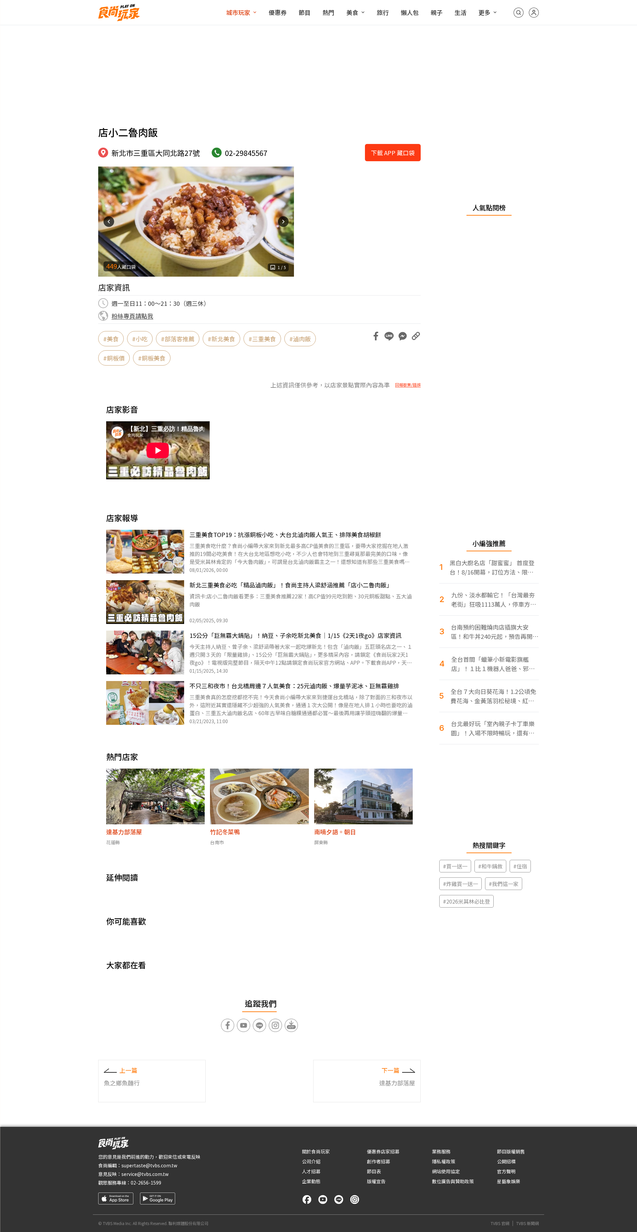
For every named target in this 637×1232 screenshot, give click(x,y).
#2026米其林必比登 (466, 901)
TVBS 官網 (500, 1223)
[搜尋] (519, 13)
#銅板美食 (152, 358)
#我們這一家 (504, 884)
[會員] (534, 13)
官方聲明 (506, 1171)
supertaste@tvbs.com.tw (149, 1165)
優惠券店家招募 (383, 1151)
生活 (460, 12)
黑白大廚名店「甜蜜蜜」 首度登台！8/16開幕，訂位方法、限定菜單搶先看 (492, 567)
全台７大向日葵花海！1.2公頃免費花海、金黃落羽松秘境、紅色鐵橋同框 (493, 696)
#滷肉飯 (300, 338)
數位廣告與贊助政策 (453, 1181)
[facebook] (307, 1199)
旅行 (383, 12)
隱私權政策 (443, 1161)
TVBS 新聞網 (527, 1223)
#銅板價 (114, 358)
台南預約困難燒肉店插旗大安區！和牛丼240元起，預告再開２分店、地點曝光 (494, 632)
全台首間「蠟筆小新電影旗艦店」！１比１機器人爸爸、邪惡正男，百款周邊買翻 (493, 664)
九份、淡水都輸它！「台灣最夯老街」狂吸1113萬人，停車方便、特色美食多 (493, 599)
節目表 (374, 1171)
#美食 (111, 338)
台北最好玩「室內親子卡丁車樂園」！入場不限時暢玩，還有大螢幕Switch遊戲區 (492, 728)
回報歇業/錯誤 (408, 384)
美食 (352, 12)
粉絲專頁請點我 (132, 315)
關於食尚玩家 (316, 1151)
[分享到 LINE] (389, 336)
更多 (484, 12)
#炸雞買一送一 (460, 884)
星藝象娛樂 (508, 1181)
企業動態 (311, 1181)
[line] (339, 1199)
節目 (305, 12)
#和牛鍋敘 (490, 866)
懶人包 (410, 12)
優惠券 (278, 12)
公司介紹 (311, 1161)
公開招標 (506, 1161)
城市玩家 (238, 12)
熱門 (328, 12)
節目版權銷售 (511, 1151)
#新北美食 (221, 338)
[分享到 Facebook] (376, 336)
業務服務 (441, 1151)
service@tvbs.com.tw (145, 1174)
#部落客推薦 (177, 338)
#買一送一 (455, 866)
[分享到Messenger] (402, 336)
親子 (437, 12)
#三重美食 (262, 338)
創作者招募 (378, 1161)
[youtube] (323, 1199)
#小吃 (140, 338)
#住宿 (520, 866)
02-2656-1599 (146, 1182)
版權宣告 (376, 1181)
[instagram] (355, 1199)
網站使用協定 (446, 1171)
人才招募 (311, 1171)
